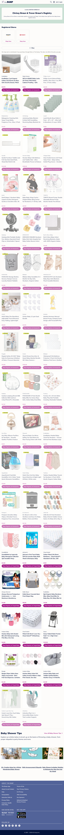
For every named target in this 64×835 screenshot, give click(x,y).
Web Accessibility (22, 794)
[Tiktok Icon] (6, 826)
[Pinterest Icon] (13, 826)
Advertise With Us (7, 797)
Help (3, 792)
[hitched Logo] (3, 814)
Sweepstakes (5, 794)
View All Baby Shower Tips (52, 733)
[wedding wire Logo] (9, 814)
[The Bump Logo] (8, 2)
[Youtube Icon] (16, 826)
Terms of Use (20, 786)
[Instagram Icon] (9, 826)
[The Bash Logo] (11, 812)
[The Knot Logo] (4, 812)
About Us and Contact (8, 789)
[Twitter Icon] (19, 826)
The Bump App (6, 786)
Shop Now (8, 41)
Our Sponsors (20, 797)
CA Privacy (20, 792)
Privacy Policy (6, 800)
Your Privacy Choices (23, 789)
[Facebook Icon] (3, 826)
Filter (32, 48)
